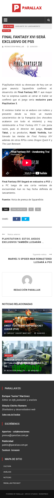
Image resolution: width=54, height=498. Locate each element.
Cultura (7, 466)
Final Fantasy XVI (18, 209)
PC (31, 209)
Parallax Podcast (11, 483)
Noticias (6, 31)
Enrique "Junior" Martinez (19, 333)
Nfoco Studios (31, 494)
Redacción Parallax (14, 47)
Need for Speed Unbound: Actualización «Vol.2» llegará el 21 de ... (25, 363)
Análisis (7, 472)
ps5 (38, 209)
